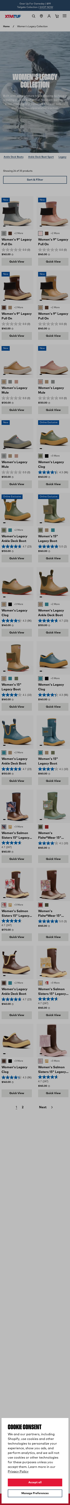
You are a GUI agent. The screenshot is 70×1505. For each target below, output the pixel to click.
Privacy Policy (18, 1471)
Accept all (35, 1482)
